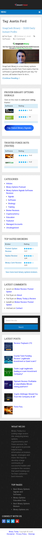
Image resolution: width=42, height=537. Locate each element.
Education (10, 217)
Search (21, 327)
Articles (9, 183)
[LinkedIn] (8, 521)
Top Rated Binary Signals (19, 128)
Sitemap (31, 534)
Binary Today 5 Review (26, 299)
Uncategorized (12, 228)
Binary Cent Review (13, 263)
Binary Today (14, 532)
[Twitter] (13, 521)
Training (11, 207)
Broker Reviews (12, 210)
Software (6, 39)
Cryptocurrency (12, 214)
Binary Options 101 (21, 509)
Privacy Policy (21, 534)
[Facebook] (4, 521)
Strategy (11, 203)
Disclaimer (11, 534)
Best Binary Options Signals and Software (21, 492)
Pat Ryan (8, 36)
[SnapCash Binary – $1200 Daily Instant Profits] (21, 53)
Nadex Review (11, 256)
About (19, 295)
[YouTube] (17, 521)
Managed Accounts (14, 224)
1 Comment (20, 39)
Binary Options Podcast (16, 187)
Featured (10, 221)
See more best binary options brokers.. (22, 272)
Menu (3, 12)
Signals (11, 197)
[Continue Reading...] (10, 78)
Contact (19, 308)
